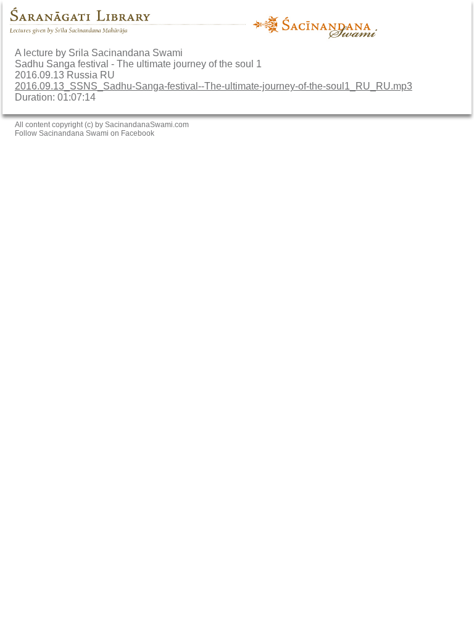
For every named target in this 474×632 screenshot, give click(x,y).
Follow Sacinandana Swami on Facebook (84, 133)
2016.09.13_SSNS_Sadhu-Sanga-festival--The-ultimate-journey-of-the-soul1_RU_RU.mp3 (213, 86)
